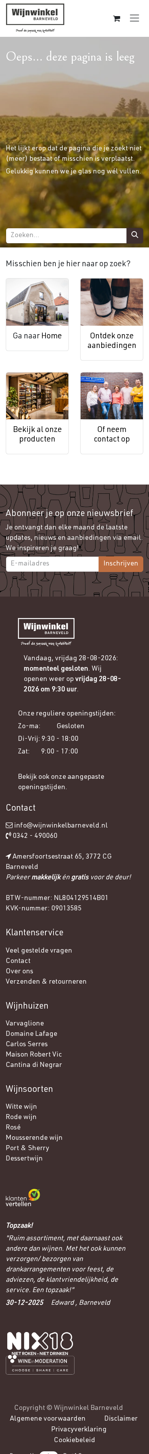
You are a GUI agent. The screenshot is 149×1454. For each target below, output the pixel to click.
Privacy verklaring (57, 1378)
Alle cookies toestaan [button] (48, 1401)
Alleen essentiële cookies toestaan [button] (69, 1426)
